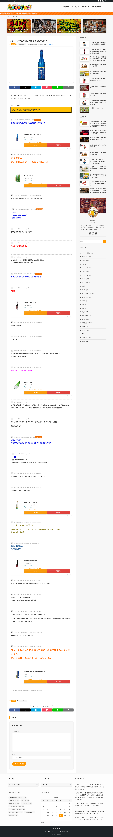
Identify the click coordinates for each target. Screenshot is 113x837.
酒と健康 (85, 319)
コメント (15, 731)
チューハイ (86, 268)
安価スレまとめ (29, 812)
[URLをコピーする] (68, 87)
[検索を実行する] (104, 241)
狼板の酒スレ (13, 815)
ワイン (85, 290)
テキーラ (85, 271)
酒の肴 (85, 326)
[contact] (105, 1)
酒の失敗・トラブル (89, 323)
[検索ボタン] (104, 7)
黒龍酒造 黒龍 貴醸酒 (30, 560)
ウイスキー (86, 257)
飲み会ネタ (86, 337)
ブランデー (86, 282)
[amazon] (100, 1)
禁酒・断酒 (86, 315)
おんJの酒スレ (14, 800)
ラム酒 (84, 286)
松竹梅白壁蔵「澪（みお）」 (33, 134)
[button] (14, 87)
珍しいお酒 (86, 312)
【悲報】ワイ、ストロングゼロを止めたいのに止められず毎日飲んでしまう (89, 785)
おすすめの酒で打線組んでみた (17, 797)
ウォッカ (85, 260)
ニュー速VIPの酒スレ (15, 812)
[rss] (103, 1)
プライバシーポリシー (62, 831)
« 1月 (42, 822)
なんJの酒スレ (26, 803)
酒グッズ (85, 330)
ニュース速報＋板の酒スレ (17, 809)
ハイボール (86, 275)
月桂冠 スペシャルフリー (32, 502)
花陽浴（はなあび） (30, 303)
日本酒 (13, 44)
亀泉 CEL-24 (28, 382)
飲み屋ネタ (86, 341)
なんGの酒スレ (22, 44)
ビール (85, 279)
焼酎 (84, 308)
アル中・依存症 (87, 253)
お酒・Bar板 (25, 800)
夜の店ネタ (86, 297)
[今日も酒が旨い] (19, 6)
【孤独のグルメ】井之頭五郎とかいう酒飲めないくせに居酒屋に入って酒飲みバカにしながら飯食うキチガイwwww (89, 795)
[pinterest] (98, 1)
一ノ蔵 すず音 (28, 175)
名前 (13, 755)
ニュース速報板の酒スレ (16, 806)
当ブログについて (49, 831)
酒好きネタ (86, 334)
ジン (84, 264)
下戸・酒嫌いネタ (88, 293)
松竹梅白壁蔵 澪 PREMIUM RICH (34, 671)
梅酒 (84, 304)
